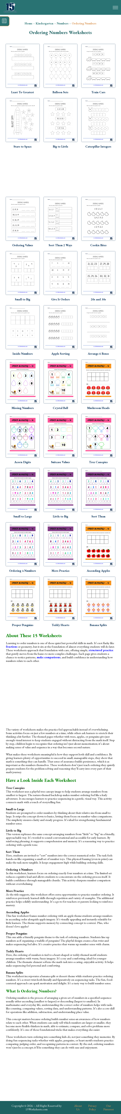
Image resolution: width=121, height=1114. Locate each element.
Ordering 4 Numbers (22, 571)
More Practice (60, 571)
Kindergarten (44, 23)
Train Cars (98, 92)
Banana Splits (98, 625)
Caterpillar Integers (98, 146)
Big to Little (60, 146)
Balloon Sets (60, 92)
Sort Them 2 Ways (60, 245)
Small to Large (22, 516)
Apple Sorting (60, 354)
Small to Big (22, 299)
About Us (78, 1107)
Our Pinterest (108, 1107)
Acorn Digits (22, 462)
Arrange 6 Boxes (98, 354)
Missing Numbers (23, 408)
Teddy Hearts (60, 625)
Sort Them (98, 516)
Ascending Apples (98, 571)
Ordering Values (22, 245)
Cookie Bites (98, 245)
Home (28, 23)
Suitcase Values (60, 462)
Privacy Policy (92, 1107)
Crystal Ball (60, 408)
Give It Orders (60, 299)
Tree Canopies (98, 462)
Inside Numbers (23, 354)
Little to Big (60, 516)
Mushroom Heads (98, 408)
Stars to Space (23, 146)
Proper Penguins (22, 625)
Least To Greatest (22, 92)
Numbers (62, 23)
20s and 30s (98, 299)
